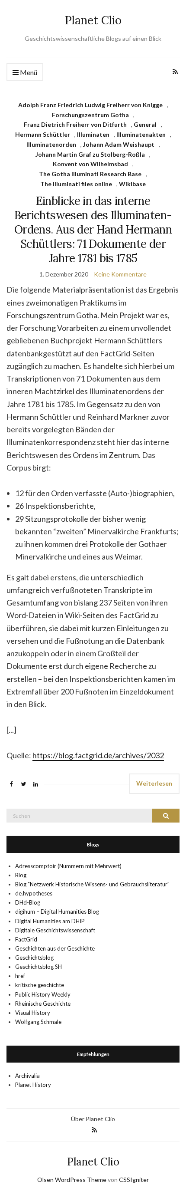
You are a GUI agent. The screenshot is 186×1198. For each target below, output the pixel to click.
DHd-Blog (27, 902)
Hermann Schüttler (42, 134)
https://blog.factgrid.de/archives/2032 (98, 755)
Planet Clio (93, 20)
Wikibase (132, 184)
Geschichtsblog (34, 957)
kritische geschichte (39, 984)
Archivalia (27, 1075)
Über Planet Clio (93, 1118)
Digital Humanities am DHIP (50, 921)
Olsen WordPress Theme (71, 1179)
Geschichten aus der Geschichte (55, 948)
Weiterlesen (154, 783)
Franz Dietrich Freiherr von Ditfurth (75, 124)
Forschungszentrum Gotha (90, 114)
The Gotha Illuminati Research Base (90, 174)
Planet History (33, 1084)
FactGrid (26, 939)
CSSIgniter (134, 1179)
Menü (28, 72)
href (20, 975)
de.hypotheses (33, 893)
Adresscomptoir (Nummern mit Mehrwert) (68, 865)
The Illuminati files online (76, 184)
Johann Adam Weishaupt (118, 144)
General (145, 124)
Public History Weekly (43, 994)
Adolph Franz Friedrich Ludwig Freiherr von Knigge (90, 105)
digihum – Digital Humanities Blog (57, 911)
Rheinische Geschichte (43, 1003)
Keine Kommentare (120, 274)
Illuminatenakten (141, 134)
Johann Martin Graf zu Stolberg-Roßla (90, 154)
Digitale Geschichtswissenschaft (55, 930)
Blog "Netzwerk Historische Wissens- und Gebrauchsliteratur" (92, 884)
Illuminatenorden (51, 144)
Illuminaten (93, 134)
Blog (20, 875)
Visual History (32, 1012)
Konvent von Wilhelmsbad (90, 164)
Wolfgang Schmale (38, 1021)
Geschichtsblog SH (38, 966)
